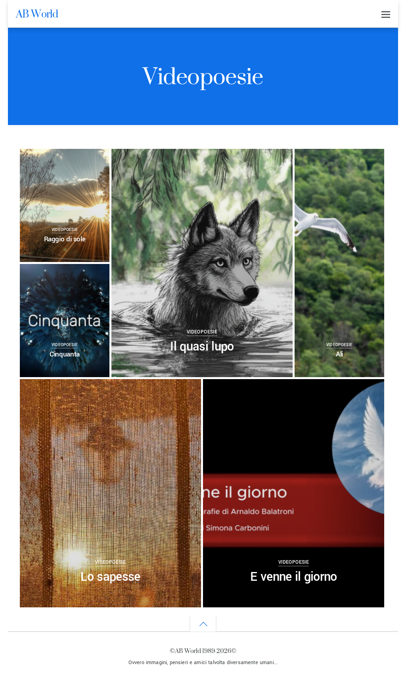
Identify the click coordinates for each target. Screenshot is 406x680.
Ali (339, 354)
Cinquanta (65, 354)
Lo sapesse (110, 577)
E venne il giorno (293, 577)
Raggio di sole (65, 239)
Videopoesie (65, 230)
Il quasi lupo (202, 346)
